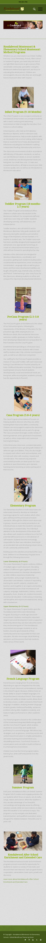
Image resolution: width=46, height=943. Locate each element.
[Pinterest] (29, 940)
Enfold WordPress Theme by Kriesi (21, 937)
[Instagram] (41, 940)
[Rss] (37, 940)
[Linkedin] (33, 940)
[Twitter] (25, 940)
